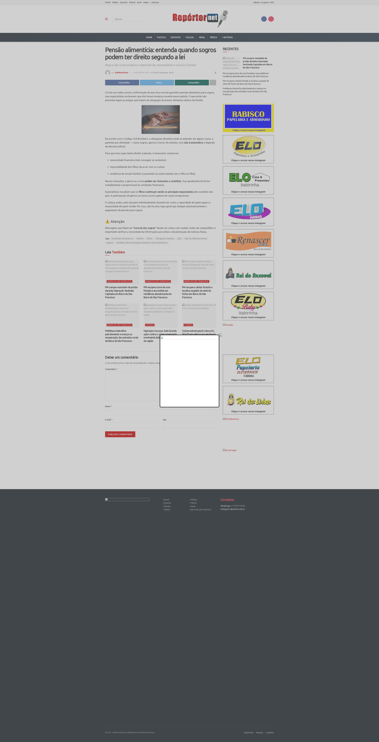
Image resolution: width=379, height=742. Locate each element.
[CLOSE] (220, 335)
